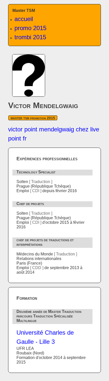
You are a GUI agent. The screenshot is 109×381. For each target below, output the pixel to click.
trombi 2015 (30, 37)
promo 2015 (30, 28)
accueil (23, 18)
